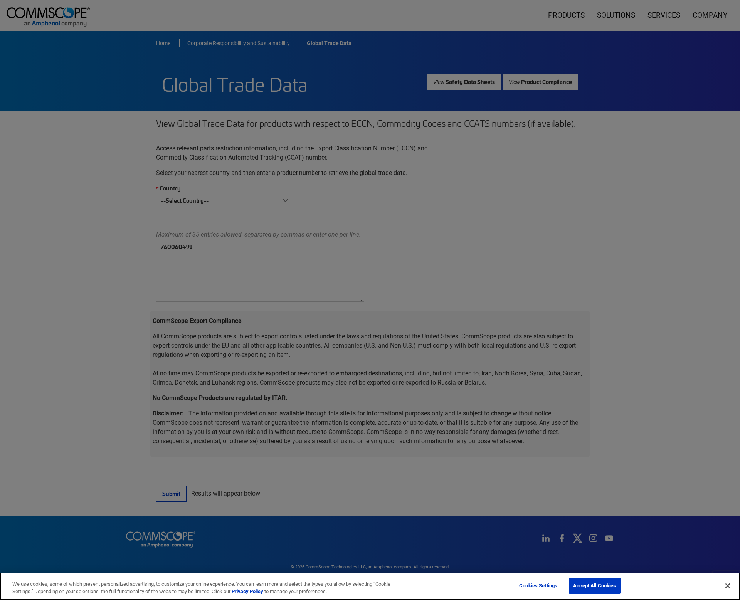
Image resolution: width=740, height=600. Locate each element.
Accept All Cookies (594, 585)
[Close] (727, 585)
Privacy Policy (247, 591)
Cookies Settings (538, 585)
